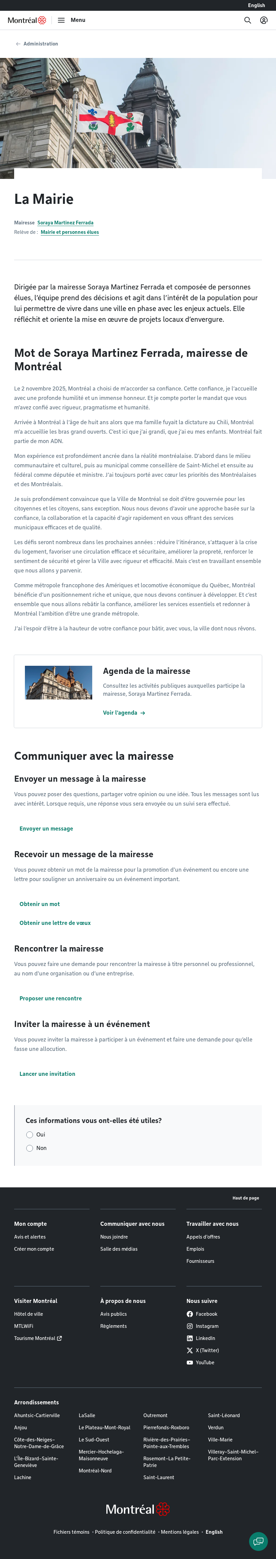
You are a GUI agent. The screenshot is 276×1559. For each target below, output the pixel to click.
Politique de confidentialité (125, 1532)
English (256, 5)
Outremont (155, 1415)
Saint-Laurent (158, 1477)
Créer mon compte (34, 1249)
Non (41, 1148)
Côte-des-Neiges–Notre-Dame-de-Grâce (39, 1443)
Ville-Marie (220, 1439)
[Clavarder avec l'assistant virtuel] (258, 1541)
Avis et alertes (30, 1237)
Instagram (207, 1326)
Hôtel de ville (28, 1314)
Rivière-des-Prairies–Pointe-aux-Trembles (166, 1443)
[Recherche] (247, 20)
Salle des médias (119, 1249)
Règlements (113, 1326)
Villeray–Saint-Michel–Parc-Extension (233, 1455)
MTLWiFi (23, 1326)
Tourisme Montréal (34, 1338)
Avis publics (113, 1314)
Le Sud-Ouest (94, 1439)
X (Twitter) (207, 1350)
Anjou (20, 1427)
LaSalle (87, 1415)
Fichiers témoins (72, 1532)
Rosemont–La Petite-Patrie (167, 1462)
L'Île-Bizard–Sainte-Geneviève (36, 1462)
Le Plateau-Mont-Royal (104, 1427)
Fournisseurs (200, 1261)
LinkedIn (205, 1338)
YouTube (205, 1362)
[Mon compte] (264, 20)
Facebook (206, 1314)
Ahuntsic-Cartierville (37, 1415)
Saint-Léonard (224, 1415)
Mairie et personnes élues (70, 232)
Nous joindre (114, 1237)
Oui (40, 1134)
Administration (41, 43)
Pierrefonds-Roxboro (166, 1427)
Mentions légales (180, 1532)
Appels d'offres (203, 1237)
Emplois (195, 1249)
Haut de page (246, 1198)
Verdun (215, 1427)
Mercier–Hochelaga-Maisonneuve (101, 1455)
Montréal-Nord (95, 1470)
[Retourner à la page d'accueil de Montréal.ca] (27, 20)
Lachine (22, 1477)
